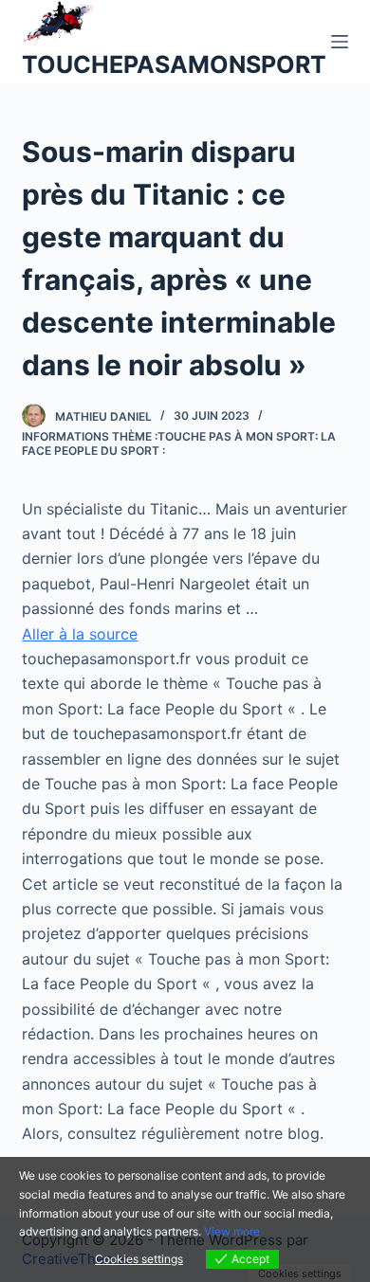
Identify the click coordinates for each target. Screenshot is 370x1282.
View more (232, 1231)
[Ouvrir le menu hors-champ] (339, 41)
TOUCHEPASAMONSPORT (174, 64)
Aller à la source (80, 633)
